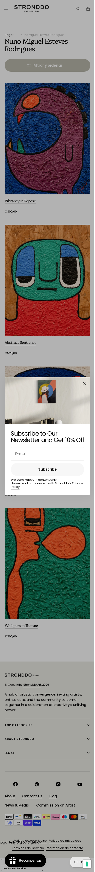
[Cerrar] (83, 383)
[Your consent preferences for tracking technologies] (83, 864)
